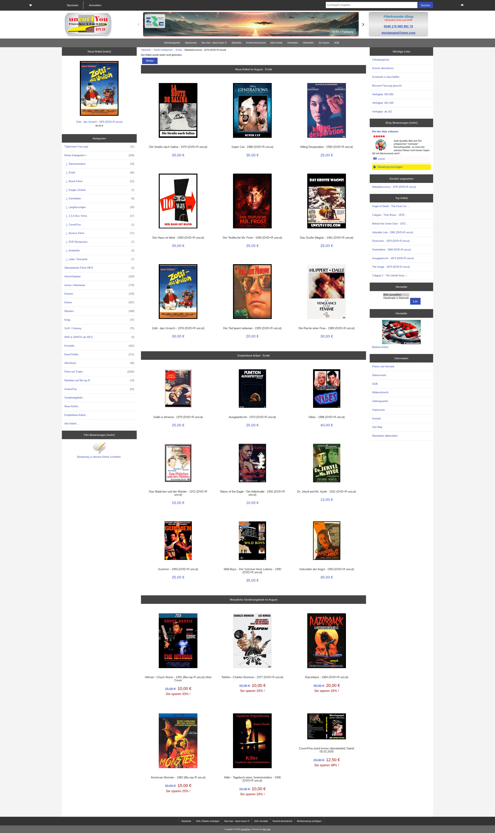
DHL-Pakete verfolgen (207, 821)
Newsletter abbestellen (385, 435)
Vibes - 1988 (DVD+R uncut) (326, 417)
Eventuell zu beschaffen (385, 76)
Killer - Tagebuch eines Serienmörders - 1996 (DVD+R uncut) (252, 779)
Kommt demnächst (256, 42)
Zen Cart (267, 829)
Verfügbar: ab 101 (382, 111)
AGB (336, 42)
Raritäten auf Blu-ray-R (99, 380)
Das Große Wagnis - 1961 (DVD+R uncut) (326, 237)
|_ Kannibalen (99, 198)
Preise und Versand (383, 366)
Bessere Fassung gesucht (387, 85)
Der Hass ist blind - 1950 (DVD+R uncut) (178, 237)
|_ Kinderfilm (99, 250)
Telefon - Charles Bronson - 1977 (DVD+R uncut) (252, 677)
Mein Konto (276, 42)
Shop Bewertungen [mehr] (401, 122)
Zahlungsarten (380, 401)
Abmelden (308, 42)
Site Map (377, 427)
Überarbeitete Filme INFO (99, 267)
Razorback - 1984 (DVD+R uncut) (326, 677)
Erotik (179, 50)
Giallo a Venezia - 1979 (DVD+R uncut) (178, 417)
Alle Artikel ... (71, 423)
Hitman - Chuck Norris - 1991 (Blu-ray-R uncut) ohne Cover (178, 679)
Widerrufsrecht (380, 392)
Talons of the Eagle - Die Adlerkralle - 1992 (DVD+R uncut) (252, 493)
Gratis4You (99, 389)
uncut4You (245, 829)
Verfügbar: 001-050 (382, 94)
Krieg (99, 319)
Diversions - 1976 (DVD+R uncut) (391, 240)
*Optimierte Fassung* (99, 146)
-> (99, 155)
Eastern (99, 293)
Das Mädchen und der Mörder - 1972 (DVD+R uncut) (178, 493)
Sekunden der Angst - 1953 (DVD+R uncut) (326, 569)
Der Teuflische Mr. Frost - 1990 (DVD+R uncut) (252, 237)
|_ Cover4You (99, 224)
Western (99, 311)
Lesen (381, 158)
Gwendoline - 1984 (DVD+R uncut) (391, 249)
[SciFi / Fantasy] (251, 24)
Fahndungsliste (172, 42)
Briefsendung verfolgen (309, 821)
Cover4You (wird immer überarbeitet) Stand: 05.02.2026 (326, 750)
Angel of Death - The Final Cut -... (391, 206)
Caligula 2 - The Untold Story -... (390, 275)
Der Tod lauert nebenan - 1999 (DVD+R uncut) (252, 328)
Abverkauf (99, 363)
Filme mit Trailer (99, 371)
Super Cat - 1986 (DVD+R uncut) (252, 146)
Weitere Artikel (380, 347)
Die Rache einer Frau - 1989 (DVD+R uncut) (327, 328)
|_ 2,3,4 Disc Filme (99, 215)
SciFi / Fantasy (99, 328)
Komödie (99, 345)
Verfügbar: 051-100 (382, 102)
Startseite (236, 42)
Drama (99, 302)
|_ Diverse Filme (99, 233)
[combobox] (371, 5)
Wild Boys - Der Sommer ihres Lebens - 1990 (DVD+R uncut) (252, 571)
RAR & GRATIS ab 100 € (99, 337)
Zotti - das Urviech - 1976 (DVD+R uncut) (99, 121)
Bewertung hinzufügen (389, 166)
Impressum (191, 42)
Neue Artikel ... (72, 406)
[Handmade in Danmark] (396, 298)
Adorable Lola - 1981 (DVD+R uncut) (392, 232)
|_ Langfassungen (99, 207)
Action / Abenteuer (99, 285)
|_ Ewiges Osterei (99, 190)
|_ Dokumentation (99, 163)
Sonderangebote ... (75, 397)
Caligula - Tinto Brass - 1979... (389, 214)
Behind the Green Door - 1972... (390, 223)
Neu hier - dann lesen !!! (214, 42)
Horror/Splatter (99, 276)
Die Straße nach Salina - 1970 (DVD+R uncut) (178, 146)
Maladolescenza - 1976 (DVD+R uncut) (394, 186)
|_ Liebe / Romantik (99, 259)
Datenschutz (379, 375)
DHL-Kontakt (261, 821)
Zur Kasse (324, 42)
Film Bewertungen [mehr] (99, 434)
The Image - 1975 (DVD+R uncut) (391, 266)
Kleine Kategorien (163, 50)
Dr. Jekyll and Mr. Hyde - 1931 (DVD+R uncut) (326, 491)
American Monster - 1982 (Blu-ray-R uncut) (178, 777)
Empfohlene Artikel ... (76, 415)
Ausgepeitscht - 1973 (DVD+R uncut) (252, 417)
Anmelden (292, 42)
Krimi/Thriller (99, 354)
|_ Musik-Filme (99, 181)
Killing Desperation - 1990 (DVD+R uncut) (326, 146)
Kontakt (376, 418)
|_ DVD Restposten (99, 241)
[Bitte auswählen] (396, 294)
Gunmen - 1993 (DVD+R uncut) (178, 569)
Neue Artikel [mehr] (99, 51)
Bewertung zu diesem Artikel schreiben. (99, 456)
